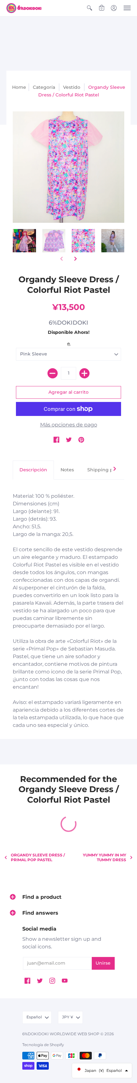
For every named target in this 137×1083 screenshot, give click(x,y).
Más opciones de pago (68, 425)
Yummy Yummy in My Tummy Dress (104, 857)
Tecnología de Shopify (43, 1044)
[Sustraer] (52, 373)
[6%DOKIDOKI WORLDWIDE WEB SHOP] (23, 8)
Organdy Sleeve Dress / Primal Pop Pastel (38, 857)
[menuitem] (89, 8)
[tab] (33, 470)
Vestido (71, 87)
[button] (89, 8)
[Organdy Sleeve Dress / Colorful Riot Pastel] (24, 240)
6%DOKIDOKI (68, 322)
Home (19, 87)
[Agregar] (84, 373)
